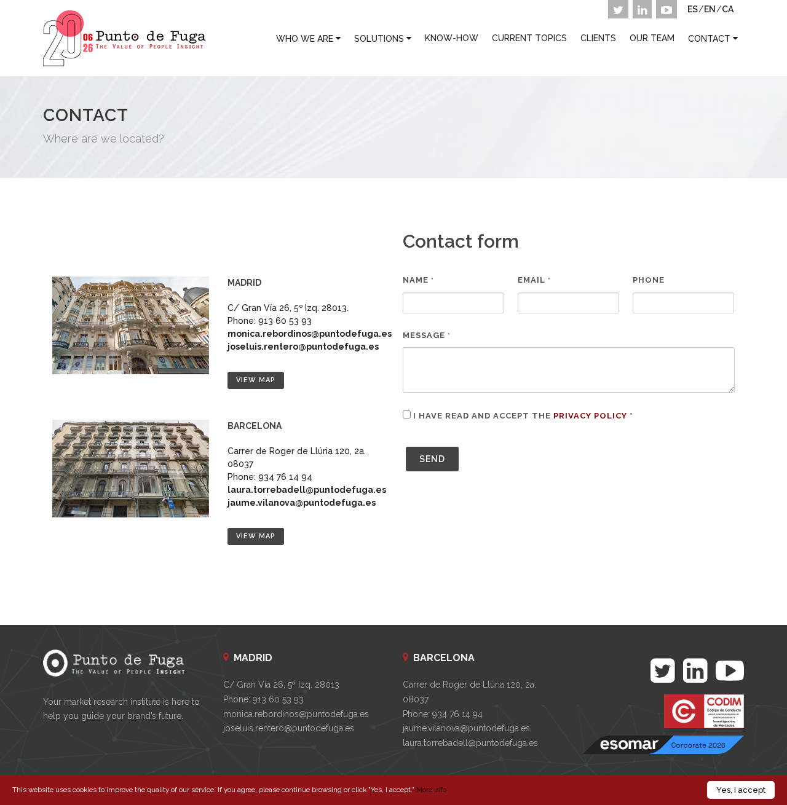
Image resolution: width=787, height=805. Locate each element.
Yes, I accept (740, 790)
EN (710, 9)
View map (255, 380)
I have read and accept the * (523, 415)
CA (728, 9)
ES (692, 9)
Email (534, 280)
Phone (649, 280)
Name (418, 280)
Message (427, 335)
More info (431, 789)
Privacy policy (590, 415)
